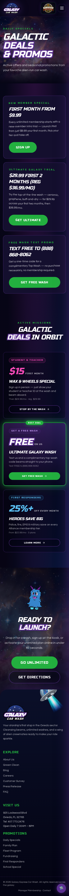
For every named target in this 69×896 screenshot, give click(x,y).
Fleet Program (12, 851)
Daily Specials (11, 840)
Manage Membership (29, 890)
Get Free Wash (34, 282)
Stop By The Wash (32, 409)
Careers (8, 775)
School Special (12, 867)
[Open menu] (62, 8)
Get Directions (34, 677)
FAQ (5, 792)
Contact (47, 890)
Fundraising (10, 856)
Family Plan (10, 845)
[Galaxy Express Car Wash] (12, 8)
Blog (6, 770)
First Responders (13, 861)
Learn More (32, 542)
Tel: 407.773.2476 (13, 821)
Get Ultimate (28, 220)
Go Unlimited (34, 662)
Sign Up (23, 147)
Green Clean (11, 765)
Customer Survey (14, 781)
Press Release (12, 786)
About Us (8, 759)
